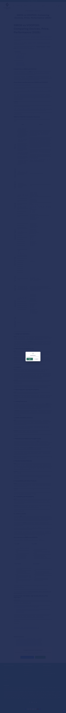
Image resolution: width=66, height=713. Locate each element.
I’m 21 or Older (29, 359)
